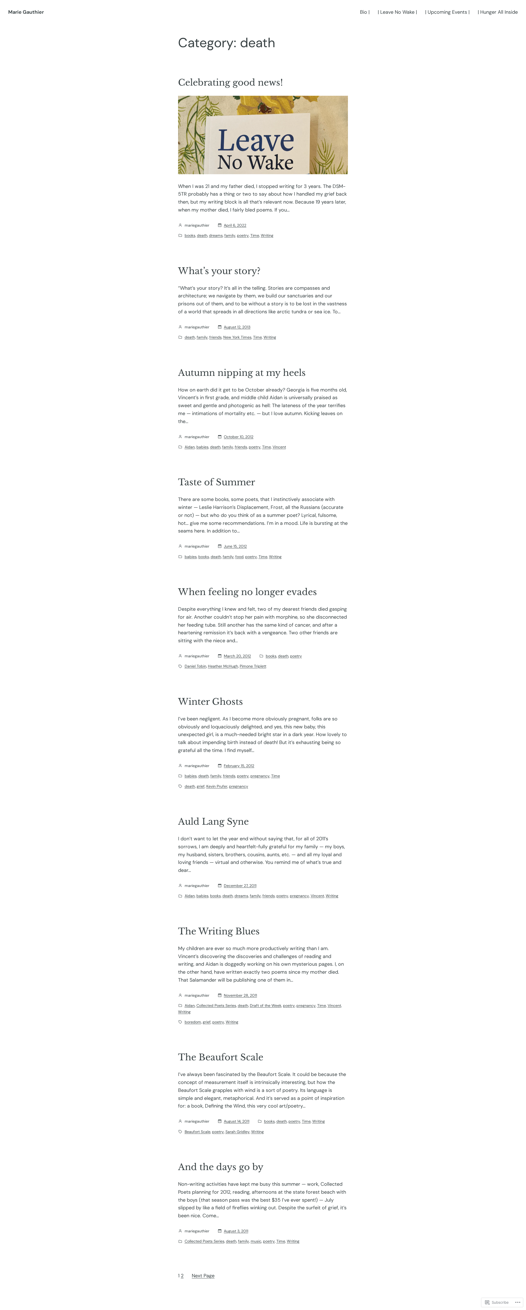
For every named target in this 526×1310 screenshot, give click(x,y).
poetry (243, 235)
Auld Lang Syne (213, 822)
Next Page (203, 1275)
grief (201, 786)
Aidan (190, 446)
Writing (267, 235)
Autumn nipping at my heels (242, 373)
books (190, 235)
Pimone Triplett (253, 666)
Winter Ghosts (210, 702)
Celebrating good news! (230, 83)
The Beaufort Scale (220, 1057)
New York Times (237, 337)
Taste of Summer (216, 482)
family (229, 235)
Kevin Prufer (216, 786)
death (202, 235)
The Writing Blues (219, 931)
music (256, 1241)
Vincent (279, 446)
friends (215, 337)
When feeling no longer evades (247, 592)
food (239, 556)
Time (254, 235)
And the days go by (220, 1167)
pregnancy (260, 775)
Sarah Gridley (237, 1131)
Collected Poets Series (216, 1005)
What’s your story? (219, 271)
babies (202, 446)
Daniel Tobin (195, 666)
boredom (193, 1021)
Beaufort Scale (197, 1131)
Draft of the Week (265, 1005)
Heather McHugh (223, 666)
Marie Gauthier (26, 12)
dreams (216, 235)
